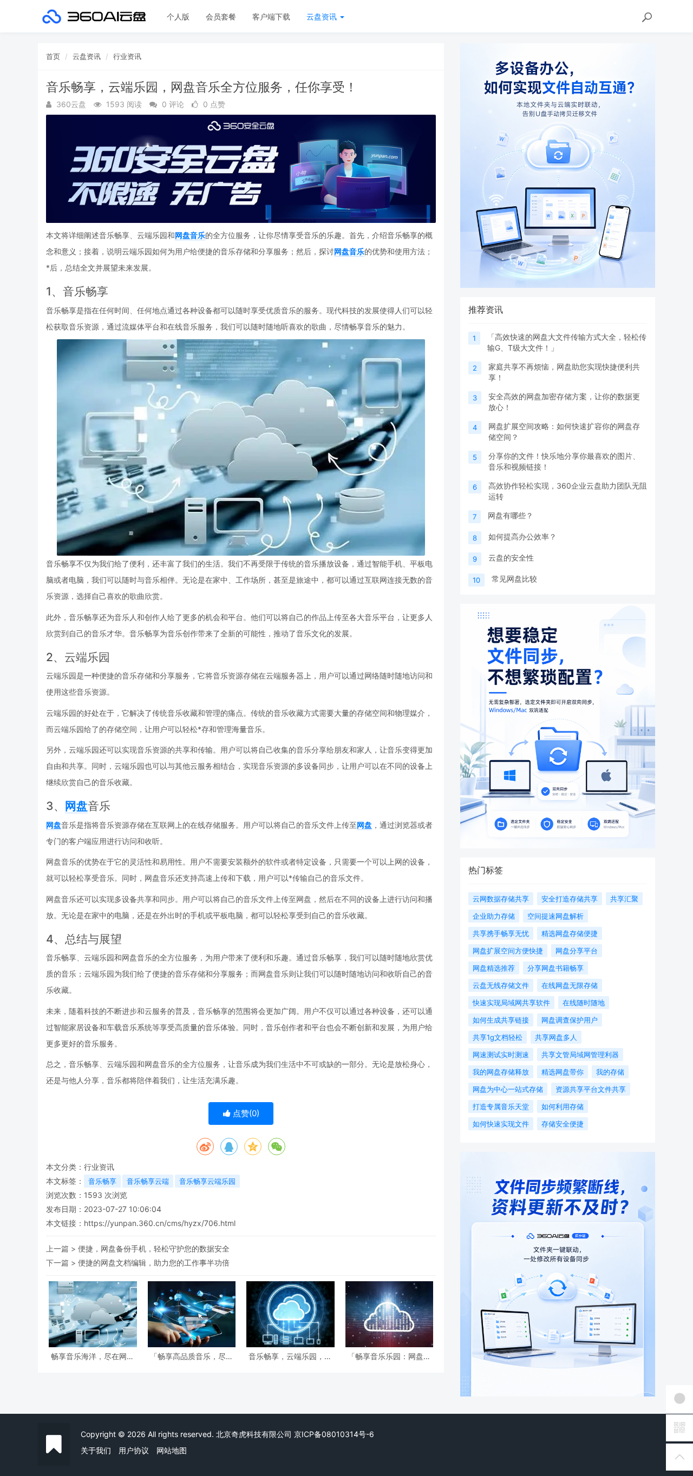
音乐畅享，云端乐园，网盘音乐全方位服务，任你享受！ (290, 1356)
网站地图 (171, 1450)
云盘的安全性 (511, 557)
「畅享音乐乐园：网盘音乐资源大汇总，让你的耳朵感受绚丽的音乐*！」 (389, 1356)
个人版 (178, 16)
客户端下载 (271, 16)
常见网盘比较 (514, 578)
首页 (53, 56)
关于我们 (96, 1450)
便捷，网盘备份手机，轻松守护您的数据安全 (154, 1248)
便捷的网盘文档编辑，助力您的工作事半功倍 (154, 1262)
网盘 (76, 806)
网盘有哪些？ (510, 515)
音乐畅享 (102, 1181)
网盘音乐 (190, 235)
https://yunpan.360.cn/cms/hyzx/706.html (160, 1223)
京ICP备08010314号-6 (334, 1434)
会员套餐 (221, 16)
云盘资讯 (322, 16)
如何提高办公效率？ (522, 536)
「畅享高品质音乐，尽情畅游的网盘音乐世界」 (191, 1356)
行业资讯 (127, 56)
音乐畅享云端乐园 (207, 1181)
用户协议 (134, 1450)
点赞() (245, 1113)
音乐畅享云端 (148, 1181)
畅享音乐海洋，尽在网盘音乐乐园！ (92, 1356)
